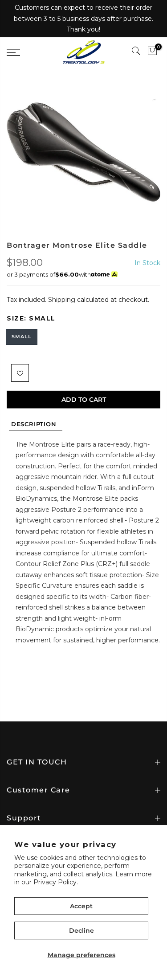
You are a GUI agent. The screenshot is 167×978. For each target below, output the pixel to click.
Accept (81, 906)
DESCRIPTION (36, 424)
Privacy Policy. (55, 882)
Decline (81, 930)
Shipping (61, 300)
